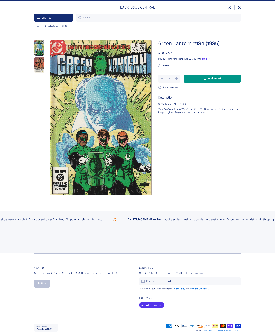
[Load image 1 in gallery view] (39, 48)
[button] (239, 7)
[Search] (79, 18)
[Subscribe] (237, 281)
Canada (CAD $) (44, 329)
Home (36, 26)
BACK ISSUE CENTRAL (213, 330)
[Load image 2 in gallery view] (39, 65)
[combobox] (158, 18)
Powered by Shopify (232, 330)
